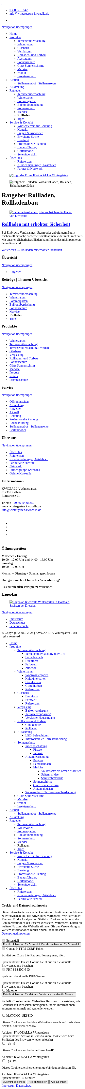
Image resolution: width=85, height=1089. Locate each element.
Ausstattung (24, 58)
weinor (21, 72)
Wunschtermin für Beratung (34, 126)
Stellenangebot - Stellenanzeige (36, 83)
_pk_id (10, 1043)
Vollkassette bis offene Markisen (61, 771)
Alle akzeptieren (38, 1081)
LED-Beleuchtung (36, 735)
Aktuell (14, 79)
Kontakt (22, 129)
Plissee (37, 749)
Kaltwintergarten (35, 678)
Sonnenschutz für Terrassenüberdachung (50, 792)
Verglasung (24, 51)
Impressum (16, 619)
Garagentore (33, 724)
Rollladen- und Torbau (31, 55)
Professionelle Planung (31, 143)
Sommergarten (26, 101)
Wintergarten (25, 44)
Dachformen (33, 682)
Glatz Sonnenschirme (30, 65)
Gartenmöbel (25, 150)
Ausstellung (16, 87)
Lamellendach (34, 657)
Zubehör (30, 668)
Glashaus (23, 48)
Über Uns (15, 158)
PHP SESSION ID (18, 969)
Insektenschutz (26, 76)
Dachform (31, 660)
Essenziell (12, 940)
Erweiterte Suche (28, 136)
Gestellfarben (33, 685)
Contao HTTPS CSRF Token (24, 948)
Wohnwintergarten (36, 675)
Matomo (11, 990)
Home (13, 33)
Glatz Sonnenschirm (22, 365)
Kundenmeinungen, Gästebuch (36, 165)
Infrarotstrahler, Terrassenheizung (46, 739)
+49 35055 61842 (23, 502)
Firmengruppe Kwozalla (24, 470)
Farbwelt (30, 664)
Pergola (14, 372)
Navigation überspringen (17, 27)
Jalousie (38, 753)
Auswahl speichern (14, 1081)
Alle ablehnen (58, 1081)
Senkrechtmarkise (52, 778)
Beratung (23, 140)
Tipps (20, 119)
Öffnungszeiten (19, 401)
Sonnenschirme (42, 781)
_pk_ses (11, 1061)
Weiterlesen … (32, 250)
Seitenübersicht (26, 154)
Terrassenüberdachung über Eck (45, 653)
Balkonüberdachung (30, 104)
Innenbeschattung (36, 746)
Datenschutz (17, 622)
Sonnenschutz (26, 62)
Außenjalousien (43, 788)
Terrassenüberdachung (31, 40)
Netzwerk (15, 466)
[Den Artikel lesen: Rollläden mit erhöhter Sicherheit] (42, 215)
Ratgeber (15, 90)
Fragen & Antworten (30, 133)
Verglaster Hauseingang (40, 717)
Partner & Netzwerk (29, 168)
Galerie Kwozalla (20, 473)
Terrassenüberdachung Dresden (29, 347)
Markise (22, 69)
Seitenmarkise (50, 774)
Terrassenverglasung (38, 714)
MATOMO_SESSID (19, 1015)
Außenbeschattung (37, 756)
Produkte (15, 37)
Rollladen (31, 728)
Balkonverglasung (36, 710)
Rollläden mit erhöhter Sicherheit (36, 224)
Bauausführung (27, 147)
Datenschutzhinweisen (16, 933)
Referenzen (24, 161)
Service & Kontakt (21, 122)
